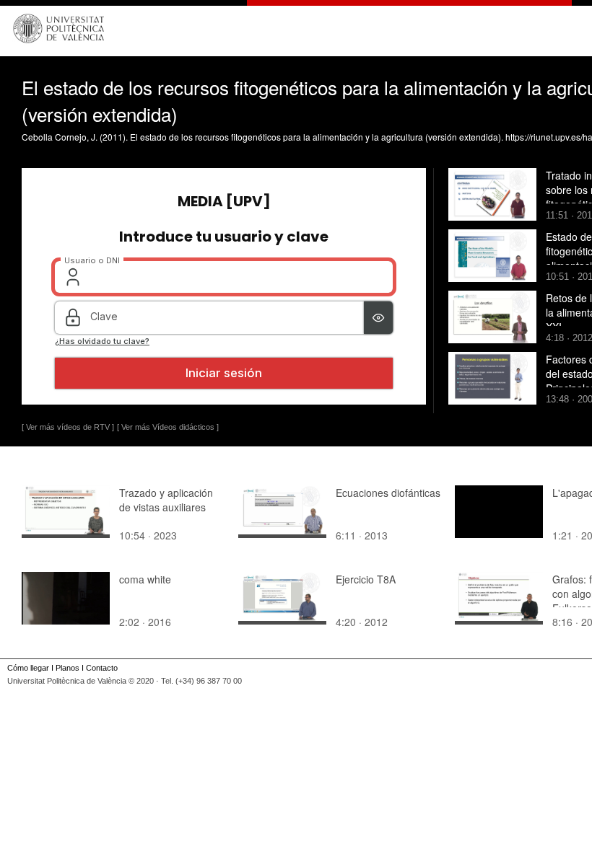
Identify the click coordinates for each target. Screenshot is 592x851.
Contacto (102, 667)
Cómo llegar (28, 667)
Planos (67, 667)
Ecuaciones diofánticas (388, 492)
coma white (145, 579)
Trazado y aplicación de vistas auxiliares (166, 499)
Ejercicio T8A (366, 579)
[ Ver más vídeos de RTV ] (68, 427)
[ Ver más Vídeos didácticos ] (168, 427)
